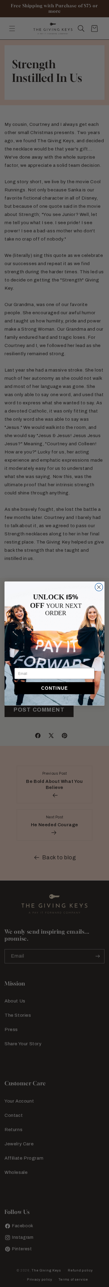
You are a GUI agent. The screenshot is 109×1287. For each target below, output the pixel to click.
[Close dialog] (99, 587)
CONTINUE (54, 688)
